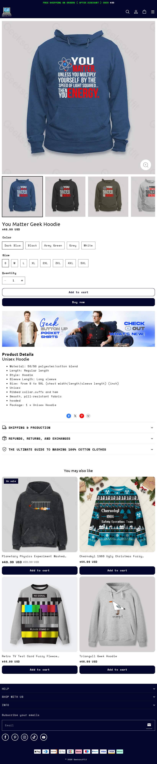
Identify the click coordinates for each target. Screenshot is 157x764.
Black (32, 245)
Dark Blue (13, 245)
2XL (45, 263)
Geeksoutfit (80, 759)
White (88, 245)
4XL (70, 263)
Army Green (53, 245)
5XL (83, 263)
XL (33, 263)
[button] (153, 12)
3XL (58, 263)
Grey (72, 245)
